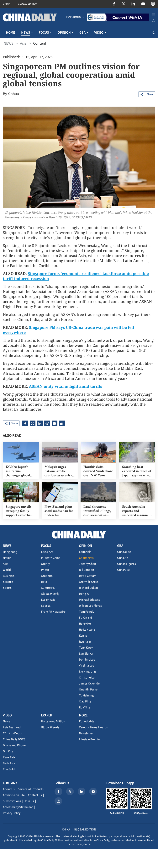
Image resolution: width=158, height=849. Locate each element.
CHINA (6, 4)
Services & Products (31, 789)
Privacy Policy (11, 813)
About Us (9, 789)
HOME (10, 32)
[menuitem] (73, 17)
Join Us (29, 801)
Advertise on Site (14, 795)
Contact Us (35, 795)
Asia (23, 43)
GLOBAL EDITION (27, 4)
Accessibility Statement (18, 807)
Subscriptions (12, 801)
